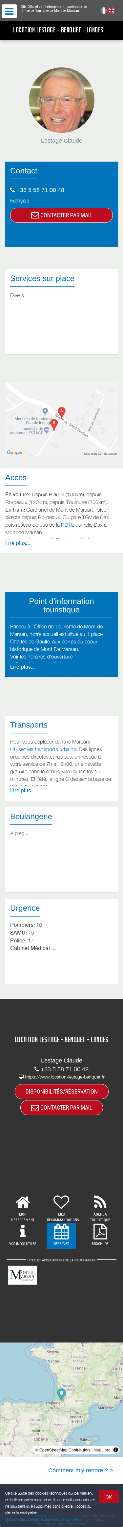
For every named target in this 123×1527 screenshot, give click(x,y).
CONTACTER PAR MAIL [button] (65, 215)
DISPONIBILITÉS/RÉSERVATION (62, 1091)
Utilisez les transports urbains (43, 749)
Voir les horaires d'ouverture (41, 656)
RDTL (67, 525)
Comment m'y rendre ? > (80, 1470)
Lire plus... (17, 543)
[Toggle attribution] (116, 1450)
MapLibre (102, 1449)
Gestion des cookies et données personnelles (43, 1519)
